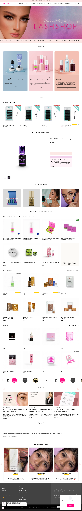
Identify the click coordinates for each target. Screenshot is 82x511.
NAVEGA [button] (5, 486)
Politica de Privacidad (22, 490)
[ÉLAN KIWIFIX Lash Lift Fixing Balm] (31, 252)
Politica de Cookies (22, 495)
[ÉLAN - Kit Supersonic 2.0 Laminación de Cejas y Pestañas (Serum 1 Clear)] (51, 228)
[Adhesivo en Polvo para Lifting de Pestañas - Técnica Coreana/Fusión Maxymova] (51, 307)
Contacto (5, 492)
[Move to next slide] (80, 464)
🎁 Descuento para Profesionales (9, 497)
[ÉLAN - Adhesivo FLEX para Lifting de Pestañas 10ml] (51, 252)
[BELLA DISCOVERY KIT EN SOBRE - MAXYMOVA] (70, 307)
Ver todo (41, 423)
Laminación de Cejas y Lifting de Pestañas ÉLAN (19, 217)
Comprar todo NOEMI (73, 325)
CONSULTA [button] (21, 486)
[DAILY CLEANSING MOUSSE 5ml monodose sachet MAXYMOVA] (70, 282)
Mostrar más (75, 102)
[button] (24, 4)
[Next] (78, 389)
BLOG (4, 439)
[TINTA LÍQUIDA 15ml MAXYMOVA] (31, 282)
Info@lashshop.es (13, 436)
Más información (54, 507)
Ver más (15, 86)
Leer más (5, 418)
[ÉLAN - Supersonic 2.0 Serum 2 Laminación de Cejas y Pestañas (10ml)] (31, 228)
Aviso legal (21, 488)
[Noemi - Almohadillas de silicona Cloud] (51, 336)
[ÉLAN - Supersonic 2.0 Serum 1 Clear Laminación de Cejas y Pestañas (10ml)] (12, 228)
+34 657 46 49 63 (16, 434)
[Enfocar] (5, 173)
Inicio (4, 488)
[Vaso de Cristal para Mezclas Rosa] (70, 336)
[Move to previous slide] (1, 464)
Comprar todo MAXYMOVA (72, 270)
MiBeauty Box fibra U (10, 102)
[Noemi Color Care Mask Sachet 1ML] (12, 336)
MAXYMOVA (7, 270)
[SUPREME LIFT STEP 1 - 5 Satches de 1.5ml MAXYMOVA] (12, 307)
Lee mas (52, 166)
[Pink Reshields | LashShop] (51, 360)
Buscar (4, 490)
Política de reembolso (22, 499)
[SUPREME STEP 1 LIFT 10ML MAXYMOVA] (31, 307)
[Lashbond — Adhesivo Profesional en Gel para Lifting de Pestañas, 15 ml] (31, 360)
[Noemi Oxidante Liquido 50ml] (31, 336)
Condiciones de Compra (23, 492)
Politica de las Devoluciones (24, 494)
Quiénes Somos (6, 494)
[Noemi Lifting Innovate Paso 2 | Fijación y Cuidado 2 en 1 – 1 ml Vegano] (12, 360)
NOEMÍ (5, 325)
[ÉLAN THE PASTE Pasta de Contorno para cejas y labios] (12, 252)
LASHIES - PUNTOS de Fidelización (9, 495)
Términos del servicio (22, 497)
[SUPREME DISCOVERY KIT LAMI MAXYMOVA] (51, 282)
